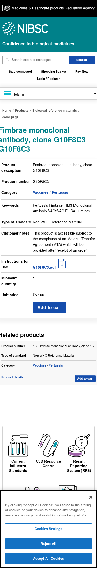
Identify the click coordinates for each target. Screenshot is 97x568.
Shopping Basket (53, 71)
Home (6, 110)
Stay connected (20, 71)
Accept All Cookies (48, 558)
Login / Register (48, 78)
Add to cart (49, 307)
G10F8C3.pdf (45, 267)
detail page (10, 117)
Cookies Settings (48, 528)
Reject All (48, 543)
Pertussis (60, 192)
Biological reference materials (54, 110)
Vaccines (41, 192)
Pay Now (81, 71)
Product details (12, 377)
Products (21, 110)
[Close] (90, 497)
